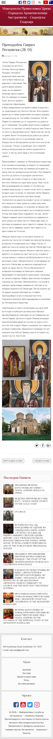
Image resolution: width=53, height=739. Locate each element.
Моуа (26, 680)
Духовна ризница (26, 683)
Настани (26, 673)
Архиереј (26, 669)
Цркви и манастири (26, 677)
